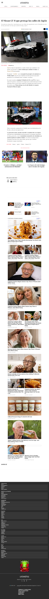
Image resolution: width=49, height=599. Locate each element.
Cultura (2, 542)
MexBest (3, 550)
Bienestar (3, 555)
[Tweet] (44, 29)
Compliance (21, 592)
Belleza (2, 540)
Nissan (13, 144)
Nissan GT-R (10, 71)
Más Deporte (3, 496)
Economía (2, 503)
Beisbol (2, 493)
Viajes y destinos (4, 553)
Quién (2, 535)
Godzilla (15, 74)
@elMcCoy (12, 65)
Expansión (3, 500)
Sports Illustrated (6, 491)
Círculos (2, 538)
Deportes (23, 6)
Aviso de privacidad (23, 590)
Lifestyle (2, 497)
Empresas (2, 501)
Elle (2, 544)
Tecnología (3, 505)
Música (37, 6)
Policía (22, 144)
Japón (8, 68)
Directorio (21, 594)
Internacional (3, 504)
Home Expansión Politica (5, 502)
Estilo (6, 6)
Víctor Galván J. (13, 179)
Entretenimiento (14, 6)
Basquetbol (3, 495)
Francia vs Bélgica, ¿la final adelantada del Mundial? (12, 166)
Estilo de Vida (3, 556)
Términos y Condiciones (24, 589)
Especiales (3, 533)
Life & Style (4, 483)
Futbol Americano (4, 494)
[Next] (46, 155)
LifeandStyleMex (22, 581)
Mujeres (3, 529)
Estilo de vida (3, 548)
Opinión (2, 532)
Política (3, 511)
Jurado (2, 557)
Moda (2, 539)
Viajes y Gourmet (4, 489)
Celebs (2, 547)
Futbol (2, 492)
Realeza (2, 537)
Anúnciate (21, 593)
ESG (2, 520)
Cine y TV (31, 6)
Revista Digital (3, 498)
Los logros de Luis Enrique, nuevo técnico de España (36, 166)
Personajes (3, 554)
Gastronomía (3, 551)
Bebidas (2, 552)
